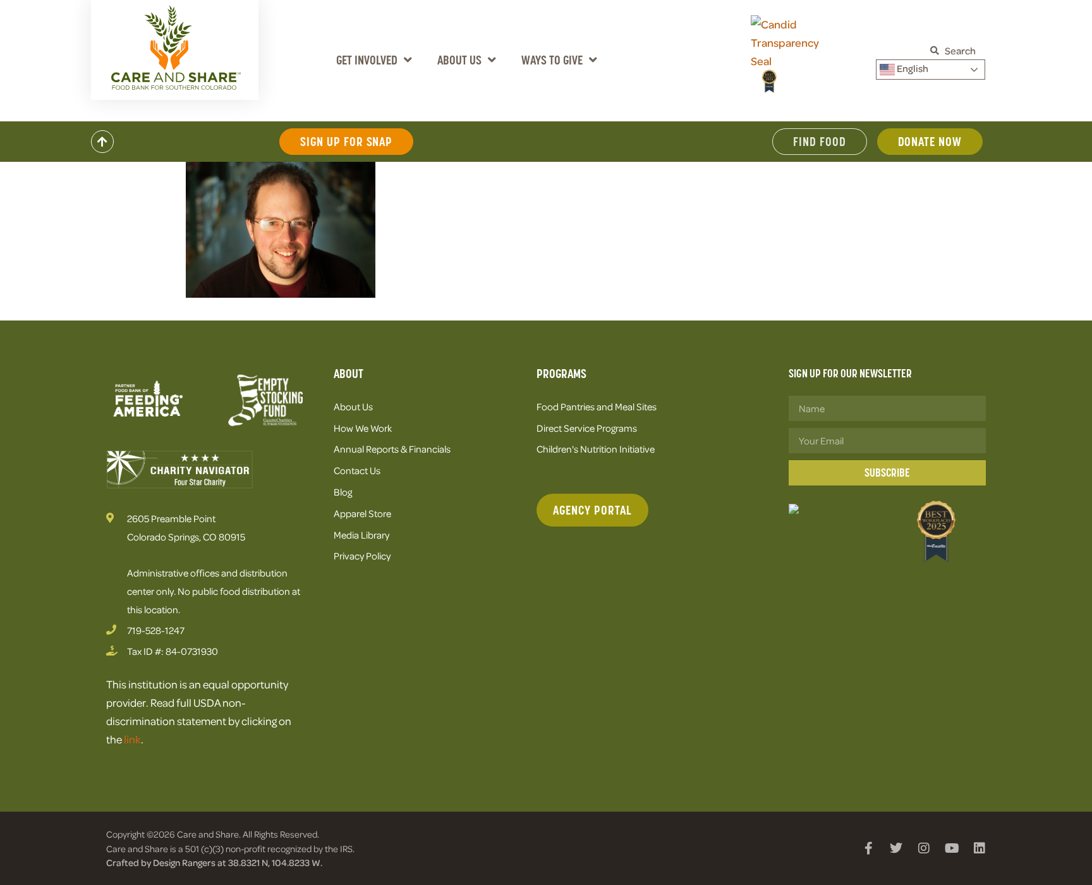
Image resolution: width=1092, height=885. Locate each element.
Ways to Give (552, 60)
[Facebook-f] (868, 848)
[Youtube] (951, 848)
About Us (459, 60)
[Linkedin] (979, 848)
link (132, 739)
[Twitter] (896, 848)
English (911, 68)
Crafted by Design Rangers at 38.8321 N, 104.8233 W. (214, 862)
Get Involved (366, 60)
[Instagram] (924, 848)
